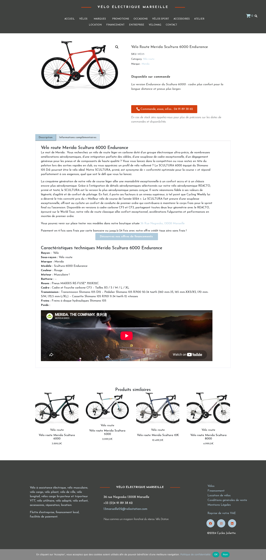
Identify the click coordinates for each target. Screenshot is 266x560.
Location (95, 25)
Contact (171, 25)
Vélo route (148, 59)
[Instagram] (221, 523)
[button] (117, 47)
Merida (145, 64)
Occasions (141, 19)
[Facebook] (210, 523)
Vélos (83, 19)
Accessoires (182, 19)
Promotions (120, 19)
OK (216, 554)
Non (225, 554)
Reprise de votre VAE (222, 513)
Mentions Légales (219, 505)
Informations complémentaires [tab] (77, 137)
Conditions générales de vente (227, 500)
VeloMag (155, 25)
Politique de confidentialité (195, 554)
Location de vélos (219, 495)
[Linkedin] (232, 523)
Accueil (69, 19)
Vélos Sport (160, 19)
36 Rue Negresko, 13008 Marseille (162, 223)
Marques (100, 19)
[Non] (261, 554)
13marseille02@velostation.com (125, 509)
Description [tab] (45, 137)
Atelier (199, 19)
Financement (115, 25)
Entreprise (136, 25)
